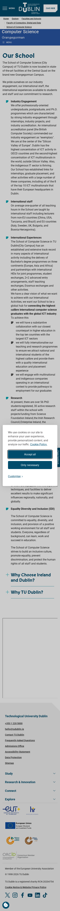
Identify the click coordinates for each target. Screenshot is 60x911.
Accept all (30, 454)
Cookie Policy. (38, 444)
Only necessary (30, 465)
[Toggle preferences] (5, 905)
